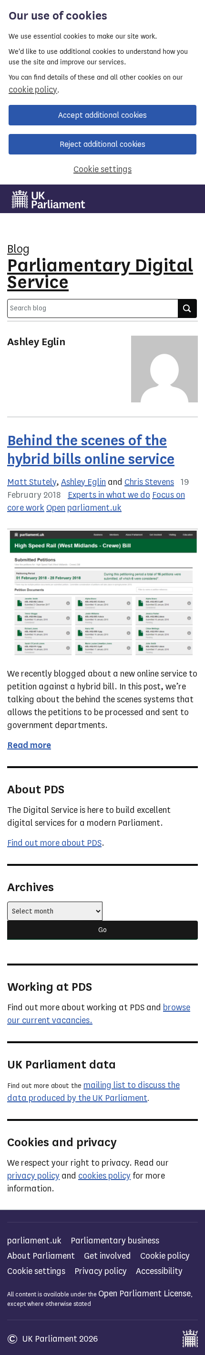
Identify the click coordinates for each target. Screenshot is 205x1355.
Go (102, 929)
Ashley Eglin (83, 482)
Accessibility (159, 1271)
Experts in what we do (109, 495)
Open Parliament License (144, 1293)
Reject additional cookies (102, 144)
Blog (18, 249)
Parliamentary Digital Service (100, 273)
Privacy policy (100, 1271)
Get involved (107, 1256)
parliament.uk (94, 507)
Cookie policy (165, 1256)
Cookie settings (102, 169)
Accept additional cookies (102, 115)
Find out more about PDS (54, 843)
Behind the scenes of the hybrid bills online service (90, 450)
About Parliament (41, 1256)
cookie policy (33, 89)
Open (55, 507)
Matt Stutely (31, 482)
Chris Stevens (149, 482)
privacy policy (33, 1175)
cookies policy (104, 1175)
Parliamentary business (115, 1240)
